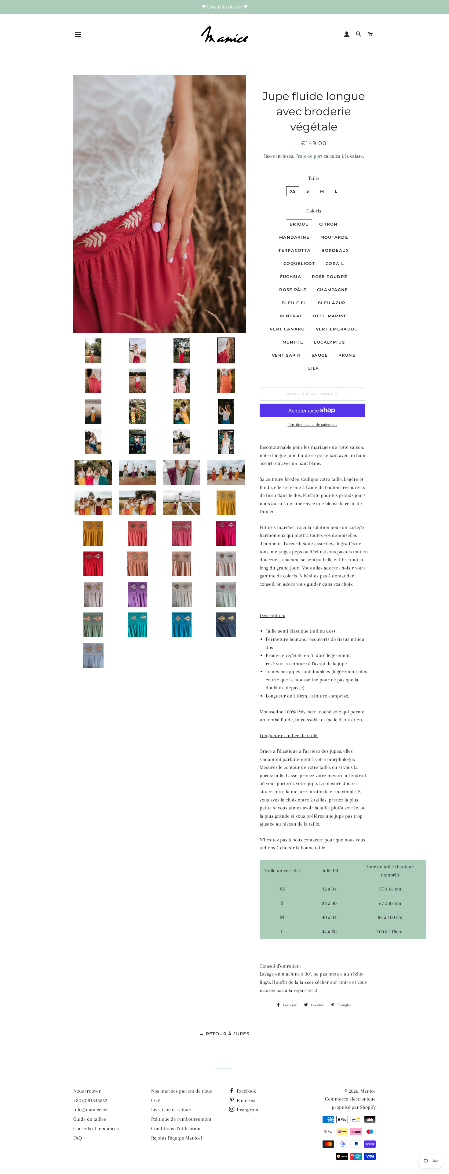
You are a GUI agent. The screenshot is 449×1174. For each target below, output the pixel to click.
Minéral (291, 315)
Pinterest (245, 1100)
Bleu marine (330, 315)
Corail (335, 263)
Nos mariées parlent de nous (181, 1091)
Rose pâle (292, 289)
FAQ (77, 1138)
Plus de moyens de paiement (312, 424)
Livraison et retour (171, 1109)
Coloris (313, 211)
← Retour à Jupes (224, 1034)
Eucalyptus (329, 342)
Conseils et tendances (96, 1128)
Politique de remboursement (181, 1119)
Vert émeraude (337, 329)
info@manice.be (90, 1109)
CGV (155, 1100)
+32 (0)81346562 (90, 1100)
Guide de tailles (89, 1119)
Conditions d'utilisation (175, 1128)
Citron (328, 224)
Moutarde (334, 237)
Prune (347, 355)
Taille (313, 178)
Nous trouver (87, 1091)
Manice (368, 1091)
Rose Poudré (329, 276)
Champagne (332, 289)
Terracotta (294, 250)
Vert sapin (286, 355)
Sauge (320, 355)
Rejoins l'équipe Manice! (176, 1138)
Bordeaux (335, 250)
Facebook (245, 1091)
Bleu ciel (294, 302)
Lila (313, 368)
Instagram (246, 1109)
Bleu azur (332, 302)
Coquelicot (299, 263)
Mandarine (294, 237)
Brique (299, 224)
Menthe (293, 342)
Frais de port (309, 156)
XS (293, 191)
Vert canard (287, 329)
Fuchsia (290, 276)
